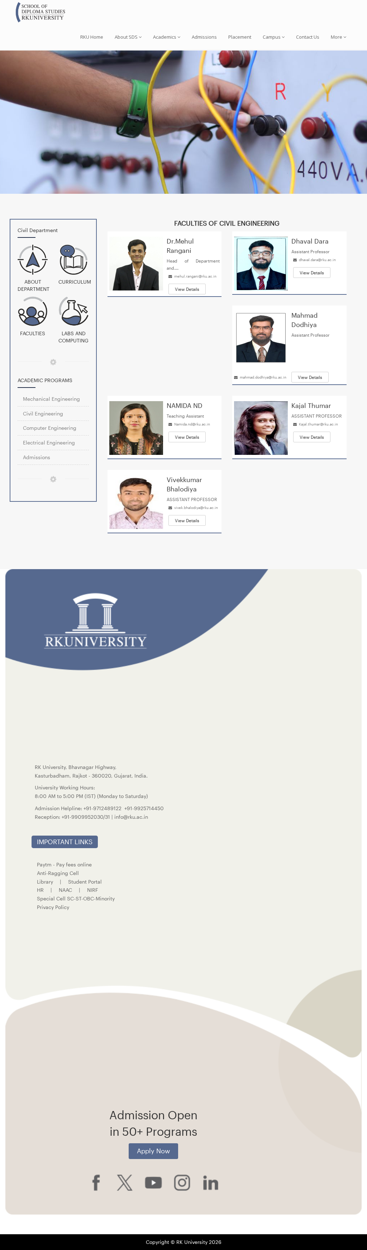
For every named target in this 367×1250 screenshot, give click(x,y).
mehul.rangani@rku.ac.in (195, 276)
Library (45, 882)
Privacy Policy (53, 907)
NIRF (92, 890)
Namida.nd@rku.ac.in (192, 424)
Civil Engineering (43, 413)
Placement (239, 37)
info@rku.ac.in (131, 817)
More (336, 37)
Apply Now (153, 1151)
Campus (272, 37)
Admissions (204, 37)
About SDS (126, 37)
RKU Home (91, 37)
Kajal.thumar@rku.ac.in (318, 424)
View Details (187, 289)
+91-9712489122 (102, 808)
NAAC (65, 890)
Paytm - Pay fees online (64, 864)
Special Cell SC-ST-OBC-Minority (76, 898)
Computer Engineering (49, 428)
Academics (164, 37)
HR (40, 890)
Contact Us (307, 37)
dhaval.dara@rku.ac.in (317, 260)
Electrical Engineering (49, 442)
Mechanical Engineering (51, 399)
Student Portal (85, 882)
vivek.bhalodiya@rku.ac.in (196, 507)
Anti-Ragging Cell (58, 873)
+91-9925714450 (144, 808)
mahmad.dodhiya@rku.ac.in (263, 377)
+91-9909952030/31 (86, 817)
